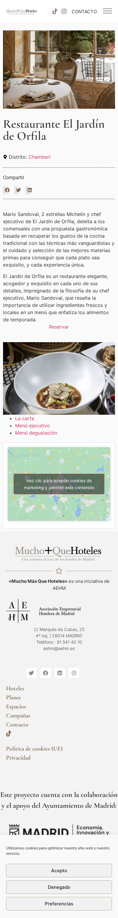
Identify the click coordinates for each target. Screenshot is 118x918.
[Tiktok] (54, 11)
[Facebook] (46, 673)
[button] (7, 190)
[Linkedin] (60, 673)
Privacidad (18, 757)
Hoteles (15, 688)
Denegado (59, 887)
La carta (25, 418)
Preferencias (59, 904)
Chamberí (39, 157)
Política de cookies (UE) (34, 748)
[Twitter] (31, 673)
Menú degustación (37, 433)
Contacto (17, 724)
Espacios (16, 706)
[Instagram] (64, 11)
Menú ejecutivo (32, 426)
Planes (13, 697)
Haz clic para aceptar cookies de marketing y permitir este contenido (59, 484)
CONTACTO (84, 11)
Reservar (59, 327)
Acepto (59, 870)
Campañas (18, 715)
